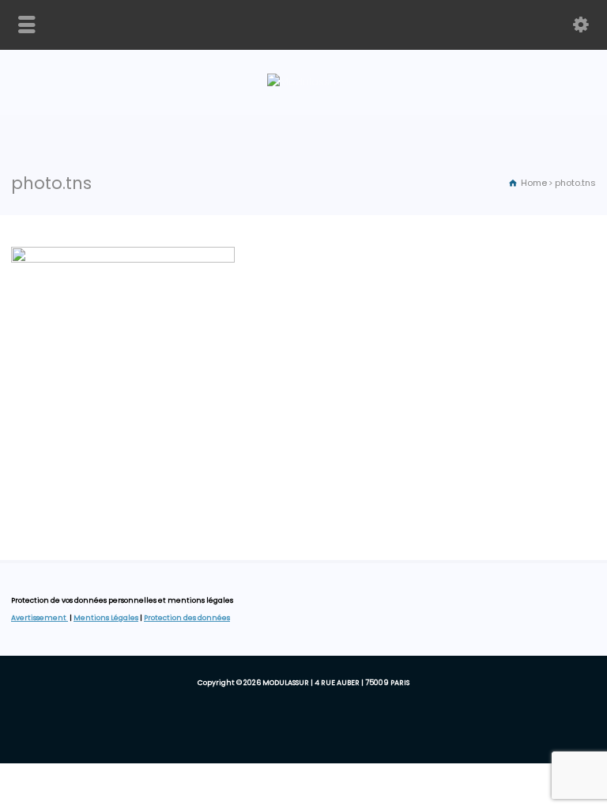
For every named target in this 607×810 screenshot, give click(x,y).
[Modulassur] (303, 81)
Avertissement (39, 618)
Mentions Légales (106, 618)
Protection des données (187, 618)
